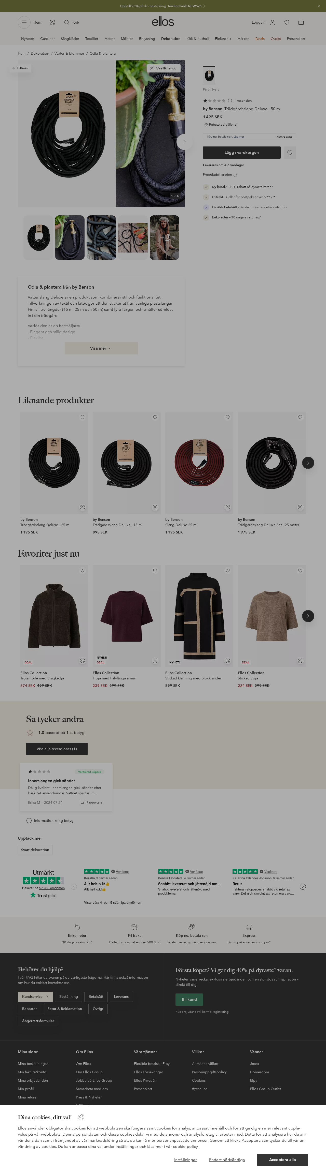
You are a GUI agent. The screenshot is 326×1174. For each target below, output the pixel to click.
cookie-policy (185, 1146)
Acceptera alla (282, 1159)
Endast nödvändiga (227, 1159)
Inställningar (185, 1159)
